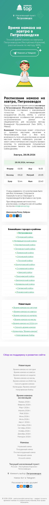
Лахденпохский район (24, 245)
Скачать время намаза (25, 327)
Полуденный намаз (24, 449)
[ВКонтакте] (7, 215)
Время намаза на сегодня (25, 307)
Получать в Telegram (26, 53)
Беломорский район (25, 280)
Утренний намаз (25, 446)
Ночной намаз (24, 458)
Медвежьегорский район (25, 241)
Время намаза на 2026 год (25, 323)
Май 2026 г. (24, 413)
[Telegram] (20, 215)
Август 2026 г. (24, 422)
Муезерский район (25, 292)
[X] (17, 215)
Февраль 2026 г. (24, 405)
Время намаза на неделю (25, 315)
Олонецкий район (25, 256)
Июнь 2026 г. (24, 416)
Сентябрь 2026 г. (24, 425)
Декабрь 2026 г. (24, 434)
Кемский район (25, 272)
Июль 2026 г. (24, 419)
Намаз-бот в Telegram (24, 478)
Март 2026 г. (24, 407)
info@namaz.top (22, 206)
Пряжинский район (25, 253)
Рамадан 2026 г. (24, 437)
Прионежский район (24, 276)
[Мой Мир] (14, 215)
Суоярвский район (25, 268)
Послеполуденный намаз (24, 452)
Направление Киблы (24, 335)
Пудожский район (25, 237)
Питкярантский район (25, 249)
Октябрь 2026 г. (24, 428)
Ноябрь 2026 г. (24, 431)
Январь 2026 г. (24, 402)
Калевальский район (25, 284)
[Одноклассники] (10, 215)
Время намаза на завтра (25, 311)
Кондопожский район (25, 264)
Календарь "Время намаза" (24, 331)
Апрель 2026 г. (24, 410)
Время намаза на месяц (25, 319)
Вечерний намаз (24, 455)
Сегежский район (25, 288)
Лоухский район (25, 260)
